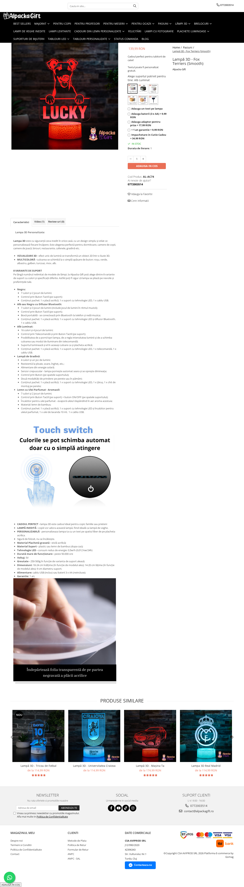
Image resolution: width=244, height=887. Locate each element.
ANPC (71, 854)
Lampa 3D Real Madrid (206, 766)
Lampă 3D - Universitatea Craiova (94, 766)
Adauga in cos (147, 166)
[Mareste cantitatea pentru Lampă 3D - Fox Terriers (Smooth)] (143, 159)
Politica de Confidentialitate (52, 816)
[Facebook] (111, 808)
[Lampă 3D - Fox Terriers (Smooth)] (64, 96)
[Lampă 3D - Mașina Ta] (150, 736)
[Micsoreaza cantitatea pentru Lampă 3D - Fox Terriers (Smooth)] (130, 159)
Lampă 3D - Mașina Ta (150, 766)
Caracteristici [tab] (21, 222)
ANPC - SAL (74, 858)
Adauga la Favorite (141, 194)
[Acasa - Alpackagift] (22, 16)
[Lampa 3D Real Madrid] (206, 736)
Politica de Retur (77, 845)
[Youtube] (118, 808)
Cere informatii (139, 200)
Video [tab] (39, 221)
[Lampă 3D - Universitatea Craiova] (94, 736)
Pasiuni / (189, 47)
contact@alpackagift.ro (198, 811)
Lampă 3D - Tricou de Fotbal (38, 766)
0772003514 (198, 806)
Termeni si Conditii (20, 845)
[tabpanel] (64, 96)
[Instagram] (133, 808)
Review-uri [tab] (56, 221)
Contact (14, 854)
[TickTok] (125, 808)
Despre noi (16, 840)
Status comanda (126, 39)
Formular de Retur (78, 849)
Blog (145, 39)
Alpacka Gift (179, 69)
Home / (177, 47)
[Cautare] (134, 6)
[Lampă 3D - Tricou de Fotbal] (38, 736)
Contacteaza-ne (143, 865)
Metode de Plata (77, 840)
